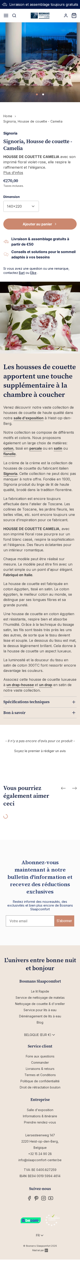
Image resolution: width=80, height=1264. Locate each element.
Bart (22, 273)
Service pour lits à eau (40, 1010)
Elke (33, 273)
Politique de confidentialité (40, 1081)
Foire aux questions (40, 1056)
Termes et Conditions (40, 1075)
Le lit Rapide (40, 991)
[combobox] (21, 206)
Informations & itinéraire (40, 1116)
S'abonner (64, 921)
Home (7, 116)
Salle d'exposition (40, 1110)
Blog (40, 1022)
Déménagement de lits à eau (40, 1016)
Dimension (11, 197)
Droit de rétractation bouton (40, 1087)
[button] (40, 750)
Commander (40, 1062)
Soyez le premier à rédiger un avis (40, 751)
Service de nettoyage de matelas (40, 997)
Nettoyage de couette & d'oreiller (40, 1004)
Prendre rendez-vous (40, 1122)
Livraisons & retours (40, 1069)
